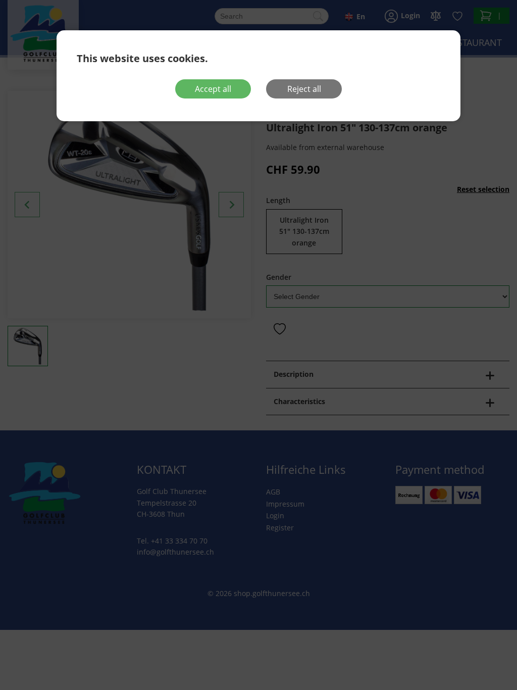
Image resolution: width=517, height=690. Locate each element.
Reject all (304, 88)
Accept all (213, 88)
